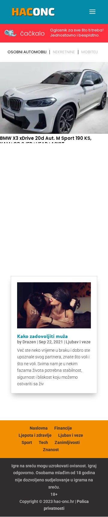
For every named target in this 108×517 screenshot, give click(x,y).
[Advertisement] (54, 202)
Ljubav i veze (78, 341)
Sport (27, 442)
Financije (63, 428)
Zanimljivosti (67, 442)
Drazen (29, 341)
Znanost (51, 449)
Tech (43, 442)
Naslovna (39, 428)
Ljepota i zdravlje (35, 435)
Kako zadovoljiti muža (42, 336)
